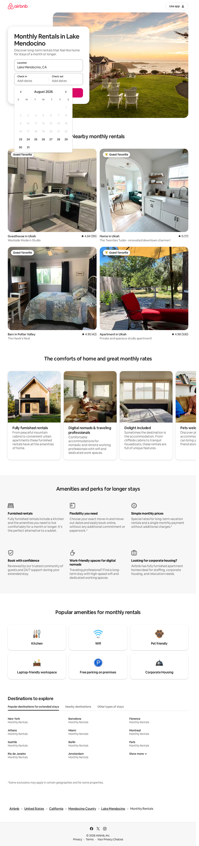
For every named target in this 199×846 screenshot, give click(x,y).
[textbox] (31, 80)
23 (20, 139)
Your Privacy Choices (110, 839)
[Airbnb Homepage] (18, 6)
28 (58, 139)
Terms (90, 839)
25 (35, 139)
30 (20, 147)
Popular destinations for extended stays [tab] (33, 706)
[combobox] (48, 67)
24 (28, 139)
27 (50, 139)
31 (28, 147)
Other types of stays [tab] (110, 706)
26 (43, 139)
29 (66, 139)
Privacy (77, 839)
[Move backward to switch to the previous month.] (21, 92)
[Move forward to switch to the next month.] (66, 92)
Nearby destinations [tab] (78, 706)
